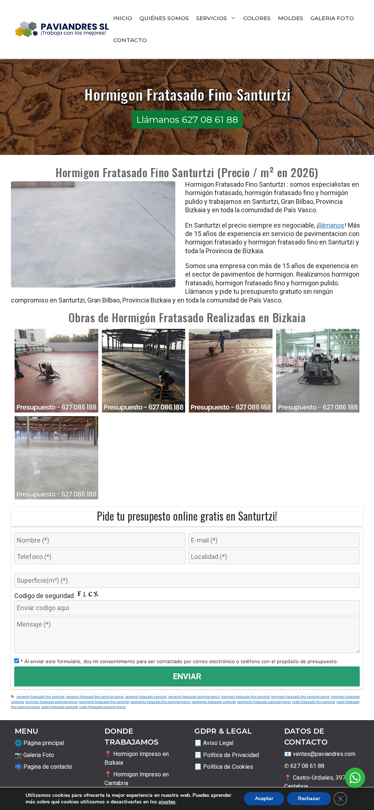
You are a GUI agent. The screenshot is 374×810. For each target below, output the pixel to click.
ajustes (167, 802)
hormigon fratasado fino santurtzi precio (300, 697)
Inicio (122, 18)
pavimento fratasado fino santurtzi (104, 702)
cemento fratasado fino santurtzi (40, 697)
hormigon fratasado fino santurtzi (245, 697)
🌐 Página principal (39, 742)
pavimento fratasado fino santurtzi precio (160, 702)
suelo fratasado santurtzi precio (102, 707)
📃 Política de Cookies (223, 766)
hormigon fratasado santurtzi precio (51, 702)
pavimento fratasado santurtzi (214, 702)
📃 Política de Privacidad (226, 755)
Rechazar (309, 798)
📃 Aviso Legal (213, 742)
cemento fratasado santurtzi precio (194, 697)
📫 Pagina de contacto (43, 766)
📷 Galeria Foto (34, 755)
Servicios (211, 18)
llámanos (331, 225)
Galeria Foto (332, 18)
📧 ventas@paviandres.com (319, 753)
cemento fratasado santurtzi (146, 697)
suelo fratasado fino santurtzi (313, 702)
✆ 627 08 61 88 (304, 766)
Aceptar (264, 798)
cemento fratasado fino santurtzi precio (94, 697)
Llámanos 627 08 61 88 (187, 119)
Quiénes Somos (164, 18)
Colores (257, 18)
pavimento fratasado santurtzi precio (264, 702)
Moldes (290, 18)
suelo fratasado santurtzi (59, 707)
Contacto (130, 40)
